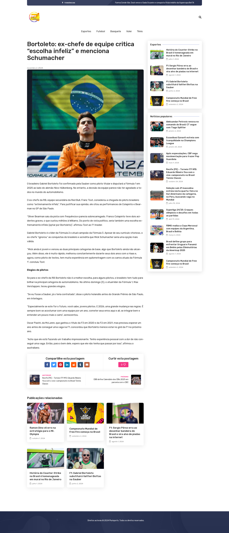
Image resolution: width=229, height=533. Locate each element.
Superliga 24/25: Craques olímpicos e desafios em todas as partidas (182, 213)
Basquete (115, 31)
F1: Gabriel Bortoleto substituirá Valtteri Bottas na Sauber (85, 476)
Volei (129, 31)
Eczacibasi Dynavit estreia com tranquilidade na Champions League (182, 140)
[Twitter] (53, 364)
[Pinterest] (60, 364)
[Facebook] (47, 364)
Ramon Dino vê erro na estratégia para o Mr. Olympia (43, 431)
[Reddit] (73, 364)
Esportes (86, 31)
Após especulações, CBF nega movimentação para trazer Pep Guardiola (182, 156)
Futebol (100, 31)
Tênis (140, 31)
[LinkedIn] (67, 364)
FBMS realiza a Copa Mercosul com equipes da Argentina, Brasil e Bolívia (181, 228)
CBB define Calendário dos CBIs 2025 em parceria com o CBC (141, 3)
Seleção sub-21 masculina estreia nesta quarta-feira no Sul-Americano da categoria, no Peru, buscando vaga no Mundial (182, 194)
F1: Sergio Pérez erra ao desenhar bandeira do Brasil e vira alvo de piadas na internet (182, 68)
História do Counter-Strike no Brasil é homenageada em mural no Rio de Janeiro (45, 476)
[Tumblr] (80, 364)
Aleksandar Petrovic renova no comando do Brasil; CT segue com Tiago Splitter (182, 124)
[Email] (87, 364)
